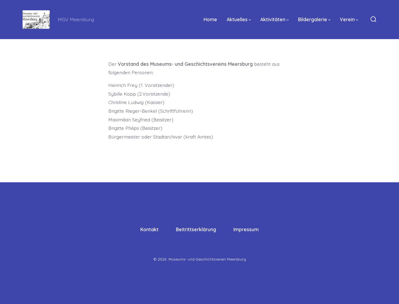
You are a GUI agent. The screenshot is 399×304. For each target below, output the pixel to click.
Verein (347, 19)
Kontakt (149, 229)
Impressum (246, 229)
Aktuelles (237, 19)
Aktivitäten (272, 19)
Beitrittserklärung (196, 229)
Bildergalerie (312, 19)
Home (210, 19)
